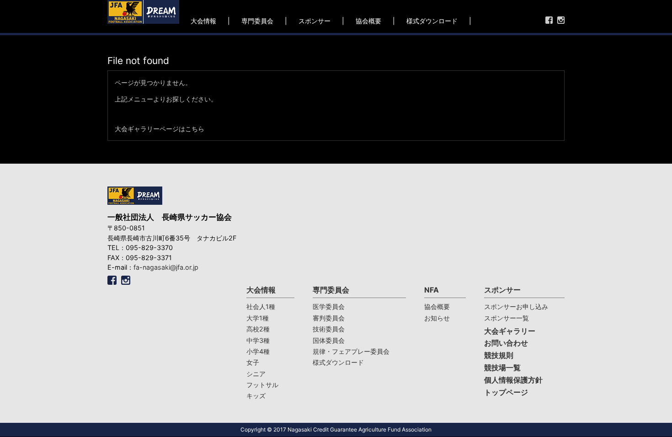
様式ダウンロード (432, 21)
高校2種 (258, 329)
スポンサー (315, 21)
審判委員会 (329, 318)
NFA (431, 290)
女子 (252, 362)
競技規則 (498, 355)
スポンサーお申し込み (516, 306)
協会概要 (368, 21)
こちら (194, 129)
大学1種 (257, 318)
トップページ (506, 392)
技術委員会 (329, 329)
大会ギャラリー (509, 331)
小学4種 (258, 351)
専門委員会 (257, 21)
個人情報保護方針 (513, 380)
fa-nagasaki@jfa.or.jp (165, 267)
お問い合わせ (506, 343)
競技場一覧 (502, 367)
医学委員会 (329, 306)
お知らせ (437, 318)
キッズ (256, 396)
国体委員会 (329, 340)
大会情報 (203, 21)
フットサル (262, 385)
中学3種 (258, 340)
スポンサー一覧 (506, 318)
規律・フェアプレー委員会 (351, 351)
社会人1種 (260, 306)
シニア (256, 374)
